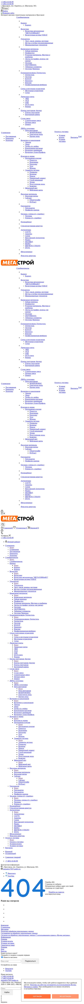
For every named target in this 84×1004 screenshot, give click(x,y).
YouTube (11, 876)
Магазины (5, 929)
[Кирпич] (37, 21)
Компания (4, 925)
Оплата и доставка (17, 842)
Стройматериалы (16, 561)
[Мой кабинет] (2, 511)
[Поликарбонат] (37, 220)
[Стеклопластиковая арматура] (37, 224)
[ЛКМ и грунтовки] (37, 126)
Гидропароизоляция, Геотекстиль (26, 619)
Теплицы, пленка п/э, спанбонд (26, 800)
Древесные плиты (20, 647)
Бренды (4, 951)
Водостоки (18, 575)
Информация (6, 937)
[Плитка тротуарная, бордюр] (37, 109)
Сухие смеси (19, 673)
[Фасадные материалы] (37, 192)
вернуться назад (54, 894)
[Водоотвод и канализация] (37, 138)
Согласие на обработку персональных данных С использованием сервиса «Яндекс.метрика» (35, 935)
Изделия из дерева (21, 720)
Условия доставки (7, 943)
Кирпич (17, 567)
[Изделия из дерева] (37, 154)
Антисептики (19, 814)
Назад (12, 547)
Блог (2, 949)
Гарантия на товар (8, 945)
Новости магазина (10, 957)
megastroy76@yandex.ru (11, 869)
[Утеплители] (37, 37)
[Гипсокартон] (37, 204)
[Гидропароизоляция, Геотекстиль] (37, 71)
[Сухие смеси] (37, 117)
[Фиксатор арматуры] (37, 254)
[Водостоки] (37, 27)
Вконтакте (12, 873)
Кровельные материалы (23, 597)
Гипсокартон (19, 790)
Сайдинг (21, 780)
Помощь (4, 939)
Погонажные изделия (26, 726)
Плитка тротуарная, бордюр (24, 663)
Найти (6, 992)
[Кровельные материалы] (37, 47)
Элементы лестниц (25, 742)
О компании (14, 549)
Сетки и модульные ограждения (26, 637)
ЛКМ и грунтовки (21, 685)
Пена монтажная (24, 691)
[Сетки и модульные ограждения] (37, 87)
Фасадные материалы (22, 772)
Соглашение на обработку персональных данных (19, 933)
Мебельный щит (24, 764)
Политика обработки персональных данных (17, 931)
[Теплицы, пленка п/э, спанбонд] (37, 212)
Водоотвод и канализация (23, 703)
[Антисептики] (37, 228)
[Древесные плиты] (37, 95)
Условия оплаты (7, 941)
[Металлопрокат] (37, 250)
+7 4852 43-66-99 (7, 2)
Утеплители (18, 585)
